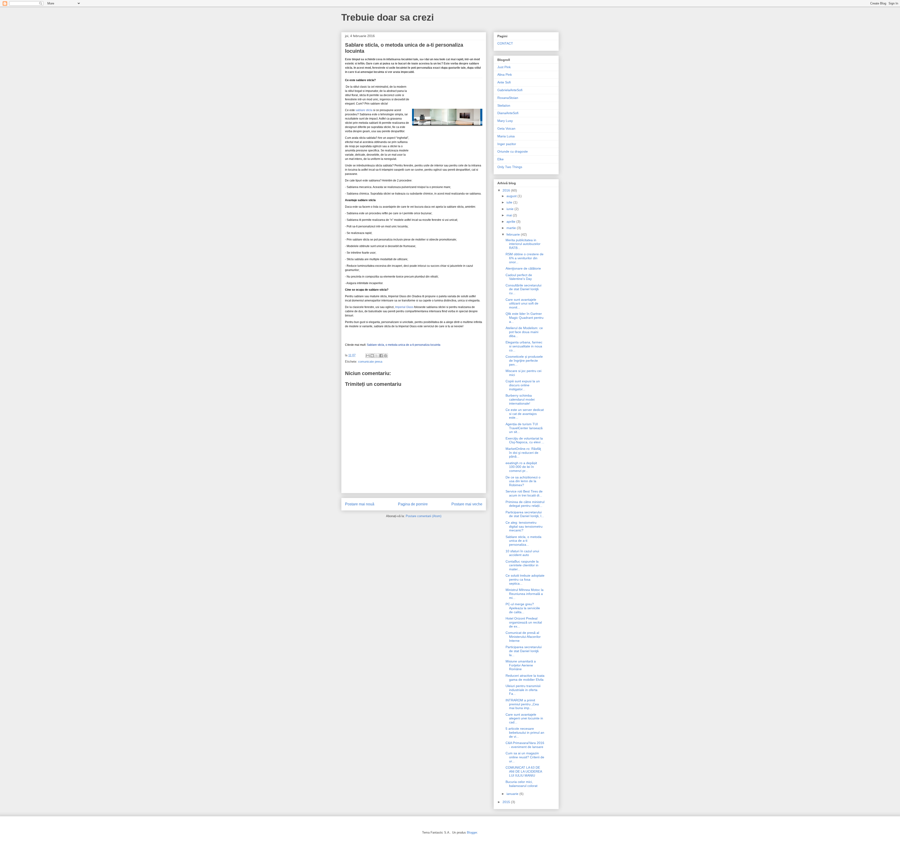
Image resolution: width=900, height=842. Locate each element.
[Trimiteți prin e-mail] (367, 355)
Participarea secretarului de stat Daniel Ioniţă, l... (525, 514)
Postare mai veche (466, 504)
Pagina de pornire (413, 504)
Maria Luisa (506, 136)
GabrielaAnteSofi (509, 90)
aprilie (511, 221)
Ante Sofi (504, 82)
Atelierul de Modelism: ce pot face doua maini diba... (524, 332)
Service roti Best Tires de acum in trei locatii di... (524, 493)
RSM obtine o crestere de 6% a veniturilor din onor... (525, 258)
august (512, 196)
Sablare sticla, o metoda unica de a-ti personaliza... (523, 541)
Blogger (472, 832)
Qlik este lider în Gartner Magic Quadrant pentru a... (525, 317)
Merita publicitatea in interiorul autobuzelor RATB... (523, 244)
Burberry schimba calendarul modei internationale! (520, 399)
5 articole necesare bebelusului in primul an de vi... (525, 732)
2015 (506, 802)
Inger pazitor (506, 144)
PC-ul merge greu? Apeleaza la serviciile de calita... (523, 608)
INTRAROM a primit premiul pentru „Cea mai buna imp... (522, 704)
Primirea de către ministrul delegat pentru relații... (525, 504)
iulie (509, 202)
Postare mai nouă (359, 504)
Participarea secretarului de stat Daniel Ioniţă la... (524, 651)
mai (509, 215)
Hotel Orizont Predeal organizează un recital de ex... (524, 622)
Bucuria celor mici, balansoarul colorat (521, 784)
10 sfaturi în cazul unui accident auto (522, 553)
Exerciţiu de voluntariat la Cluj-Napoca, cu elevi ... (525, 440)
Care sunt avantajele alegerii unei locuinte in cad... (524, 718)
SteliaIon (503, 105)
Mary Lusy (505, 121)
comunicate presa (370, 361)
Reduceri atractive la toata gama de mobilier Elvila (525, 677)
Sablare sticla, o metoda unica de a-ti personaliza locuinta (403, 344)
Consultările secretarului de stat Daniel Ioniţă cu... (523, 289)
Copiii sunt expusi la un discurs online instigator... (523, 385)
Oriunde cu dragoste (512, 151)
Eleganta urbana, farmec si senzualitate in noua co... (524, 346)
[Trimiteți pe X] (376, 355)
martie (511, 228)
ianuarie (512, 794)
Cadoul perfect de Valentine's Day (519, 277)
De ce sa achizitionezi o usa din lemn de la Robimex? (523, 481)
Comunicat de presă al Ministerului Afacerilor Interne (523, 637)
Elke (500, 159)
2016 (506, 190)
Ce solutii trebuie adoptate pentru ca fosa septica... (525, 579)
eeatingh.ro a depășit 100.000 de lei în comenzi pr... (521, 467)
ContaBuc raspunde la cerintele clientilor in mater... (522, 565)
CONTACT (505, 43)
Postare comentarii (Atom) (423, 516)
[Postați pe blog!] (372, 355)
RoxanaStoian (507, 98)
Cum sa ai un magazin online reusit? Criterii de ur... (525, 757)
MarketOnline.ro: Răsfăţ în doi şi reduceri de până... (523, 453)
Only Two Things (509, 167)
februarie (513, 234)
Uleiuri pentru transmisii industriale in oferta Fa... (523, 690)
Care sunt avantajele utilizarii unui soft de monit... (522, 303)
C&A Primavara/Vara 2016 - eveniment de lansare (525, 745)
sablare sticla (364, 110)
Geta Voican (506, 128)
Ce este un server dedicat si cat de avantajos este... (525, 414)
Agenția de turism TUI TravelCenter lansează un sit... (524, 428)
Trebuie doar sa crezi (387, 17)
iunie (510, 209)
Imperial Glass (404, 307)
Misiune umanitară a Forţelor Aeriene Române (521, 665)
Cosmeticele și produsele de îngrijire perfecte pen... (524, 360)
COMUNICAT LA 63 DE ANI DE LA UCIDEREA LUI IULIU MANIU (524, 771)
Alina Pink (504, 74)
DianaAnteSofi (507, 113)
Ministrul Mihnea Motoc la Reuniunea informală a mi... (525, 594)
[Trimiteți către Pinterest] (385, 355)
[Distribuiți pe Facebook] (381, 355)
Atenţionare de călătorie (523, 268)
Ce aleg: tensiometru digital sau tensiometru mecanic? (524, 526)
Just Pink (504, 67)
